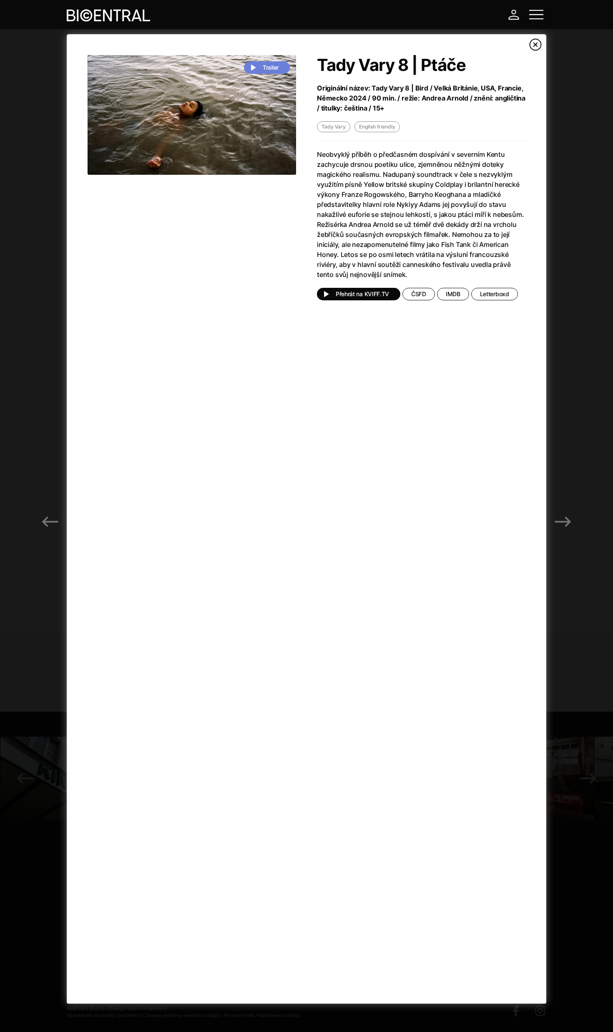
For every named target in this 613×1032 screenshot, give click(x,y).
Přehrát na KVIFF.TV (362, 293)
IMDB (453, 293)
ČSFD (418, 293)
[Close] (535, 44)
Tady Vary (334, 126)
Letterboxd (494, 293)
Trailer (271, 67)
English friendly (377, 126)
